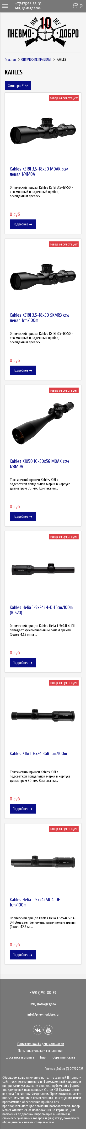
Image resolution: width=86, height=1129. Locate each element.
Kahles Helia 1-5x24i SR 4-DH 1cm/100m (35, 902)
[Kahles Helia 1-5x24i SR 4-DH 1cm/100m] (43, 861)
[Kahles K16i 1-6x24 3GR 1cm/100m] (43, 715)
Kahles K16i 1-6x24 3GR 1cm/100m (38, 753)
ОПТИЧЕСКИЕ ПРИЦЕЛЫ (36, 60)
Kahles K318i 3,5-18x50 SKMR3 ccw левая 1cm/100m (39, 318)
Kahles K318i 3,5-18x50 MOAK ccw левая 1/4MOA (39, 171)
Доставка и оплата (20, 1057)
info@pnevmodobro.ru (43, 1014)
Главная (10, 60)
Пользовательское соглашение (40, 1051)
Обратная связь (64, 1057)
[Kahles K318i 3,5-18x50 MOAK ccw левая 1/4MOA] (43, 131)
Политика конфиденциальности (40, 1044)
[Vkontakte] (38, 1030)
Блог (43, 1057)
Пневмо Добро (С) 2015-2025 (64, 1069)
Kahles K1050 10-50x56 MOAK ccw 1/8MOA (39, 464)
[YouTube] (48, 1030)
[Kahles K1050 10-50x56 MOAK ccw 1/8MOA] (43, 423)
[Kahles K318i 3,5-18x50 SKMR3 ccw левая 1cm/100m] (43, 277)
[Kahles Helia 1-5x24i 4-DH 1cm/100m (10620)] (43, 569)
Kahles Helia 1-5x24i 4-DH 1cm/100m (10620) (41, 610)
